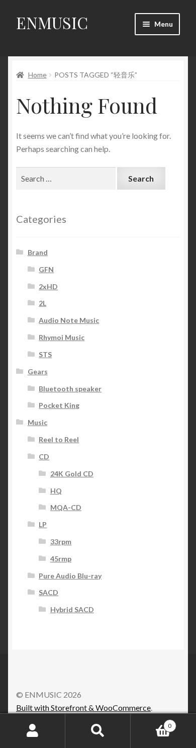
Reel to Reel (59, 439)
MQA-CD (65, 507)
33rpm (60, 541)
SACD (48, 592)
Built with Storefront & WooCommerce (83, 707)
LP (43, 524)
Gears (38, 371)
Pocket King (59, 405)
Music (37, 422)
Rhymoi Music (61, 337)
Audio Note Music (69, 320)
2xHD (48, 286)
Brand (38, 252)
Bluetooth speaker (70, 388)
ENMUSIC (52, 22)
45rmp (60, 558)
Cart (151, 722)
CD (44, 456)
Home (37, 74)
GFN (46, 269)
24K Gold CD (71, 473)
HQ (56, 490)
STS (45, 354)
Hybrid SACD (72, 609)
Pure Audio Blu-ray (70, 575)
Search (98, 731)
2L (42, 303)
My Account (32, 731)
